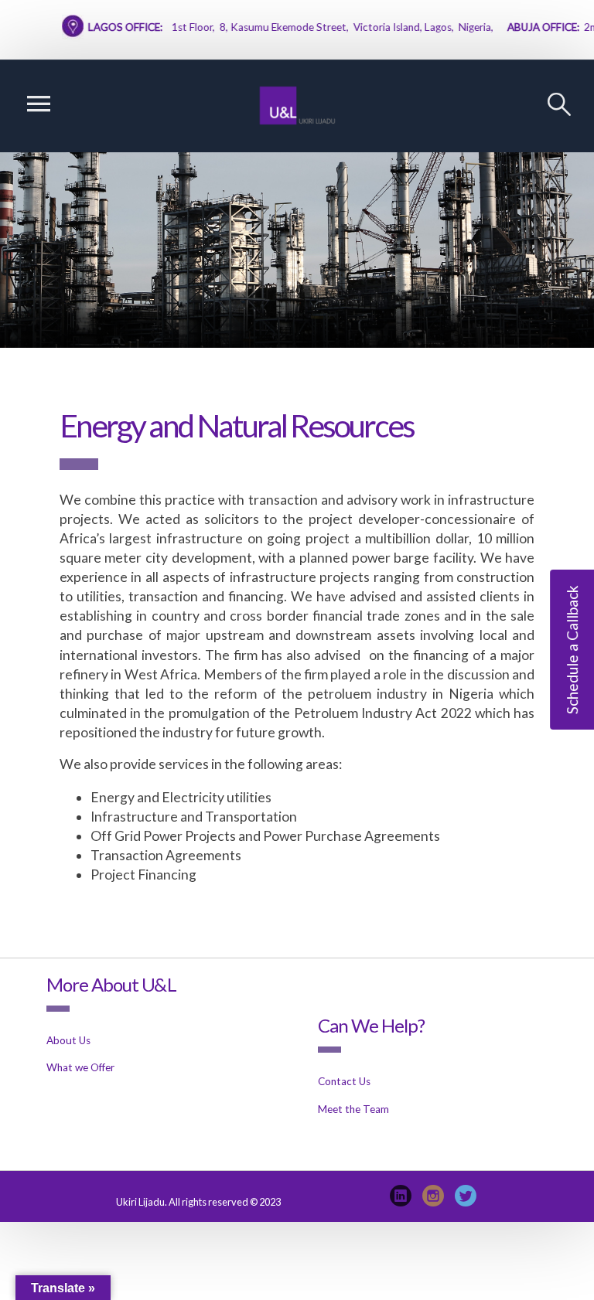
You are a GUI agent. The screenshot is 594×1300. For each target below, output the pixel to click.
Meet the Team (353, 1109)
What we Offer (80, 1067)
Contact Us (344, 1081)
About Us (68, 1040)
